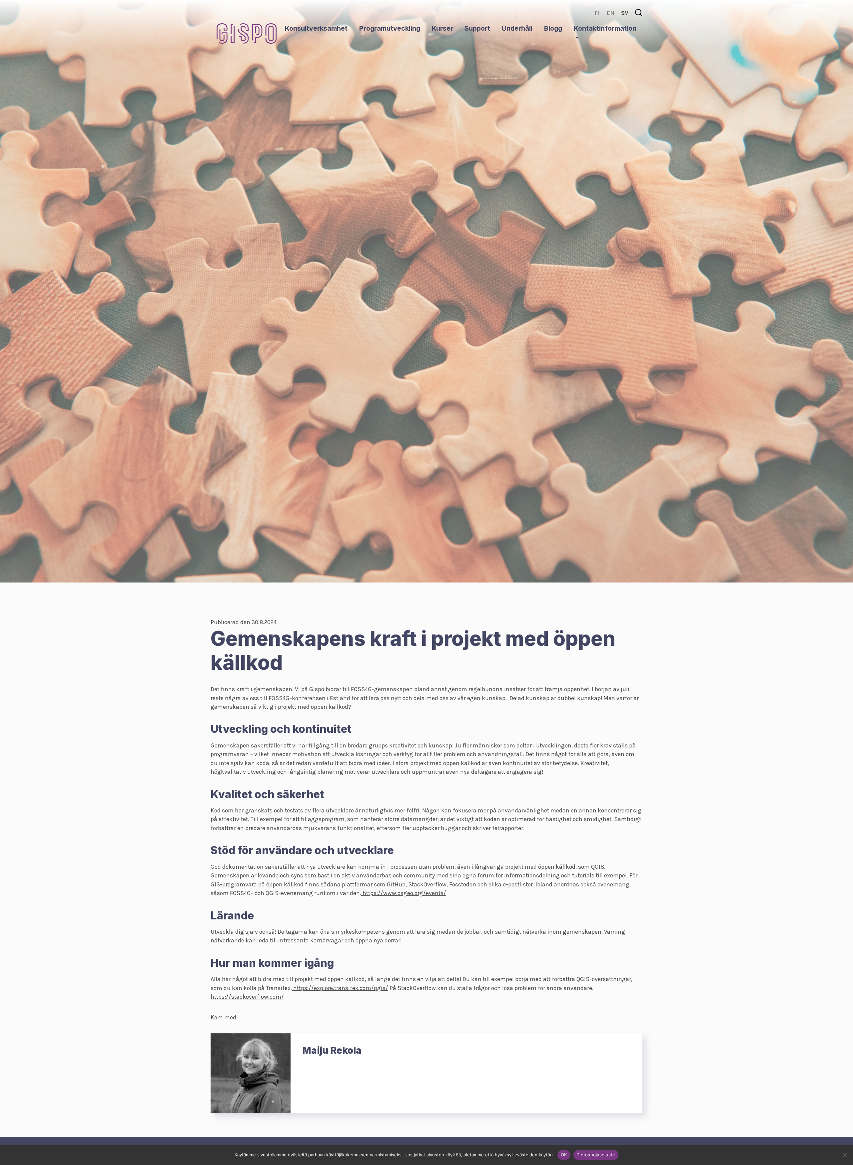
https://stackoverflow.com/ (247, 996)
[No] (844, 1155)
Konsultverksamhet (316, 28)
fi (597, 13)
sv (624, 13)
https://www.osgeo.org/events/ (403, 893)
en (610, 13)
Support (477, 28)
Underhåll (517, 28)
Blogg (553, 28)
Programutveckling (389, 28)
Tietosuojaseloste (596, 1154)
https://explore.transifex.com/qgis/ (340, 988)
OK (564, 1154)
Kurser (442, 28)
